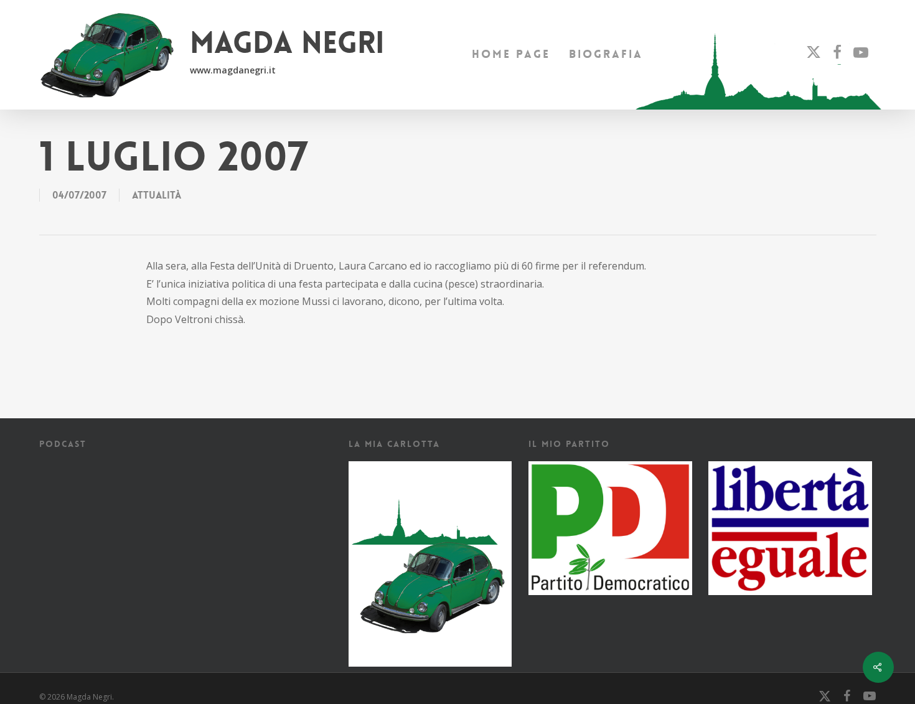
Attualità (156, 195)
